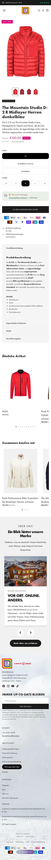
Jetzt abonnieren (25, 706)
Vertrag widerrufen (11, 767)
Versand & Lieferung (9, 753)
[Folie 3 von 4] (29, 92)
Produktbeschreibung (14, 248)
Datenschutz (20, 842)
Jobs (3, 789)
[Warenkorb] (47, 10)
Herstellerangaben (13, 338)
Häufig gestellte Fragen (10, 749)
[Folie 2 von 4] (22, 92)
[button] (16, 426)
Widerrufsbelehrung (38, 842)
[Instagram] (8, 686)
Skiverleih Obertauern (10, 798)
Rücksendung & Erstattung (11, 761)
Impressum (9, 842)
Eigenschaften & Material (16, 323)
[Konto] (43, 10)
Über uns (5, 793)
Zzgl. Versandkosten (18, 141)
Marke (8, 331)
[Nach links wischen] (20, 632)
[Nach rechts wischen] (31, 632)
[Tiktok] (17, 686)
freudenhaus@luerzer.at (10, 735)
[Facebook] (3, 686)
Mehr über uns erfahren (25, 643)
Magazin (5, 785)
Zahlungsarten (7, 757)
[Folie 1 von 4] (15, 92)
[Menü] (4, 10)
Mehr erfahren (11, 237)
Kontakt (5, 772)
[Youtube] (12, 686)
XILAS (5, 411)
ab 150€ (8, 231)
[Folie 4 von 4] (36, 92)
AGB (27, 842)
